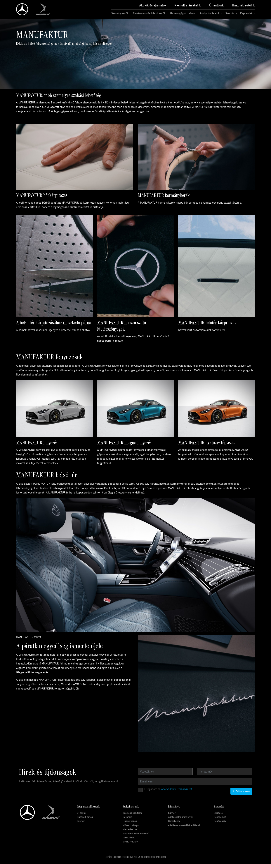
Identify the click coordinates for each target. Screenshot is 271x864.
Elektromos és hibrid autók (149, 13)
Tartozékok (129, 837)
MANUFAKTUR (130, 841)
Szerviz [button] (230, 13)
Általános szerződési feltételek (184, 825)
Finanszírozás (130, 821)
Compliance (174, 821)
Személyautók (119, 13)
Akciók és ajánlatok (152, 5)
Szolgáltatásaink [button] (209, 13)
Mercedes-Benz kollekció (136, 833)
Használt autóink (243, 5)
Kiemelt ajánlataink (187, 5)
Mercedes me (130, 829)
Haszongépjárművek (182, 13)
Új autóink (216, 5)
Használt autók (85, 817)
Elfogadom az (168, 789)
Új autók (81, 812)
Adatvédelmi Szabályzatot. (177, 789)
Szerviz (81, 821)
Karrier (172, 812)
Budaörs (218, 812)
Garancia (127, 817)
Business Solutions (132, 812)
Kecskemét (220, 817)
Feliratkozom (242, 791)
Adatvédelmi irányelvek (180, 817)
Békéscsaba (220, 821)
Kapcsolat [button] (246, 13)
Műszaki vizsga (131, 825)
